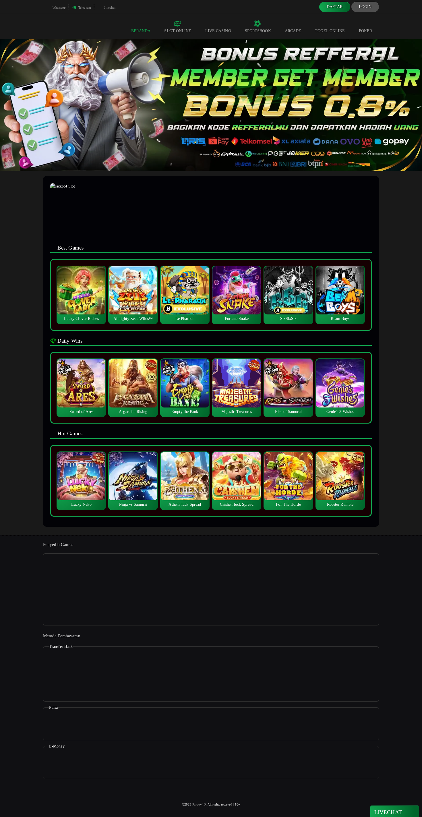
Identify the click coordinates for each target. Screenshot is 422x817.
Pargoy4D (199, 804)
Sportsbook (258, 31)
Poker (365, 31)
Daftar (335, 7)
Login (365, 7)
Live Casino (218, 31)
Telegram (84, 7)
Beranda (141, 31)
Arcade (293, 31)
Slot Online (177, 31)
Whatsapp (59, 7)
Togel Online (330, 31)
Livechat (109, 7)
